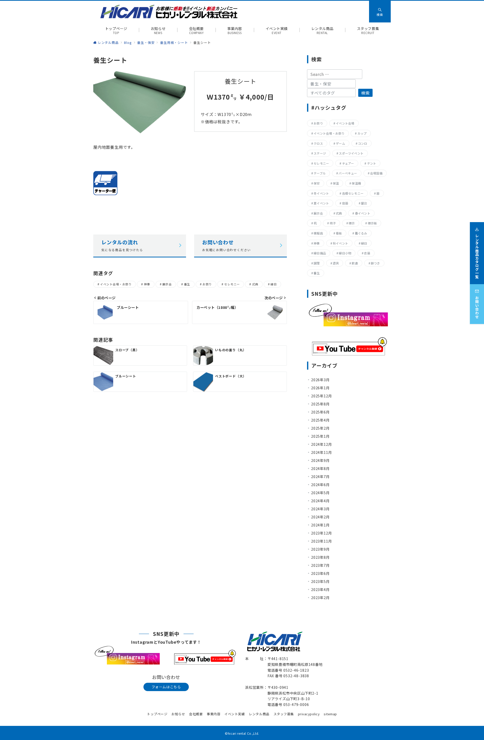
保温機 (356, 183)
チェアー (348, 163)
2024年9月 (320, 460)
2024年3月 (320, 508)
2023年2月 (320, 597)
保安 (317, 183)
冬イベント (321, 193)
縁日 (273, 284)
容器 (345, 203)
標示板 (372, 223)
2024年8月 (320, 468)
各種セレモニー (353, 193)
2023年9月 (320, 549)
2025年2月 (320, 428)
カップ (362, 133)
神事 (147, 284)
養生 (187, 284)
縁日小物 (345, 253)
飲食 (355, 263)
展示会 (167, 284)
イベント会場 (345, 123)
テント (371, 163)
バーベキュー (348, 173)
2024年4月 (320, 500)
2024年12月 (321, 444)
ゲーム (340, 143)
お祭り (207, 284)
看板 (339, 233)
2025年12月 (321, 395)
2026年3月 (320, 379)
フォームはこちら (166, 686)
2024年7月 (320, 476)
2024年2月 (320, 516)
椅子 (333, 223)
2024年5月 (320, 492)
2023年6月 (320, 573)
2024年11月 (321, 452)
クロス (318, 143)
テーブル (320, 173)
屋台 (364, 203)
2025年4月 (320, 420)
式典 (255, 284)
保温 (336, 183)
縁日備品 (320, 253)
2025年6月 (320, 412)
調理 (317, 263)
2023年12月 (321, 533)
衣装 (367, 253)
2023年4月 (320, 589)
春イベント (362, 213)
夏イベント (321, 203)
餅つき (375, 263)
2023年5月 (320, 581)
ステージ (320, 153)
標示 (352, 223)
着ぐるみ (361, 233)
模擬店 (318, 233)
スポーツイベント (351, 153)
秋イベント (340, 243)
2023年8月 (320, 557)
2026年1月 (320, 387)
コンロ (362, 143)
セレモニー (232, 284)
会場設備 (376, 173)
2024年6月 (320, 484)
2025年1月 (320, 436)
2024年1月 (320, 524)
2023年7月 (320, 565)
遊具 (336, 263)
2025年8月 (320, 403)
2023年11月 (321, 541)
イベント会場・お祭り (116, 284)
